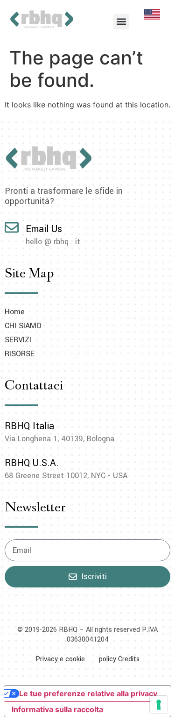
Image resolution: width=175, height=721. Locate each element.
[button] (121, 21)
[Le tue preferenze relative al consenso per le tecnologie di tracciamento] (159, 705)
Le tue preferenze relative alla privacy (88, 693)
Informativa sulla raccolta (57, 709)
